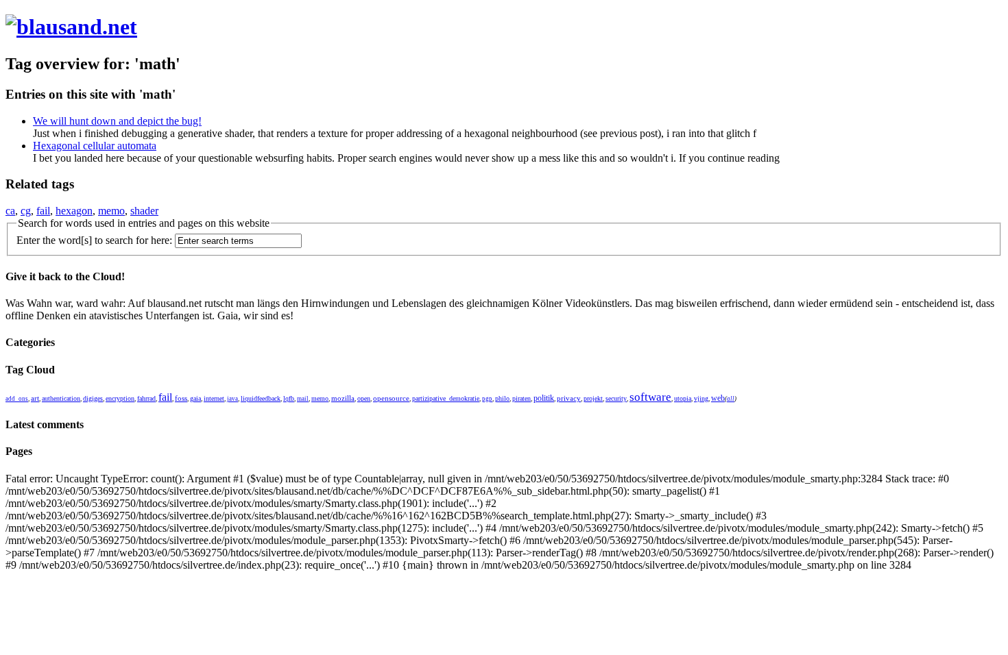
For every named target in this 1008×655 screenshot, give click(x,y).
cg (26, 211)
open (363, 398)
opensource (391, 398)
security (616, 398)
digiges (93, 398)
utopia (682, 398)
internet (214, 398)
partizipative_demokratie (445, 398)
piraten (521, 398)
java (232, 398)
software (650, 397)
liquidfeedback (260, 398)
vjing (701, 398)
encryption (120, 398)
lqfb (288, 398)
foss (181, 398)
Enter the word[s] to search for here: (94, 240)
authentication (61, 398)
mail (303, 398)
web (718, 398)
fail (43, 211)
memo (111, 211)
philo (502, 398)
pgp (487, 398)
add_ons (16, 398)
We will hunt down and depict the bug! (117, 121)
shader (144, 211)
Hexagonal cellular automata (94, 145)
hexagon (74, 211)
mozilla (343, 398)
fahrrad (146, 398)
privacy (569, 398)
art (35, 398)
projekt (593, 398)
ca (10, 211)
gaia (195, 398)
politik (543, 398)
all (730, 398)
